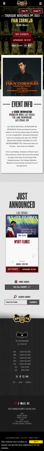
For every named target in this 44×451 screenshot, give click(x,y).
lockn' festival (22, 418)
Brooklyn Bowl (22, 3)
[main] (22, 162)
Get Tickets (22, 34)
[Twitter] (17, 376)
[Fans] (27, 376)
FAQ (14, 382)
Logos (20, 382)
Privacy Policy (33, 438)
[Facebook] (20, 376)
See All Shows (20, 287)
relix (22, 420)
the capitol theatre (22, 422)
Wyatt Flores (22, 242)
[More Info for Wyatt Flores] (22, 231)
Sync (23, 11)
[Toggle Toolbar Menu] (4, 3)
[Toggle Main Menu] (40, 3)
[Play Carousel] (37, 213)
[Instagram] (23, 376)
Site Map (24, 438)
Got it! (36, 441)
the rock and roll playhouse (22, 424)
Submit (33, 302)
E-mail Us (24, 403)
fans (22, 414)
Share (35, 11)
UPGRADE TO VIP (22, 40)
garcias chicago (22, 416)
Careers (28, 382)
